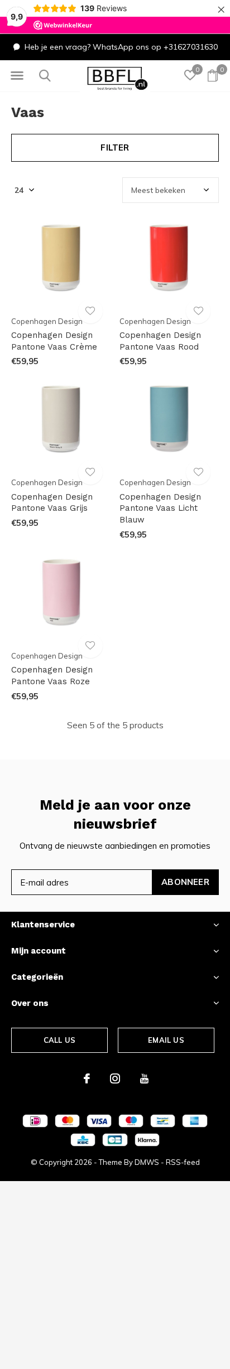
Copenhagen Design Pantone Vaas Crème (54, 341)
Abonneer (185, 882)
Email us (166, 1040)
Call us (59, 1040)
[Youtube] (144, 1078)
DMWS (147, 1162)
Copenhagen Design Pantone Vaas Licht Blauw (160, 508)
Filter (114, 147)
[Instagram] (115, 1078)
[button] (16, 76)
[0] (213, 75)
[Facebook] (87, 1078)
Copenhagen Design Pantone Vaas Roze (52, 675)
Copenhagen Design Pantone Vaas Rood (160, 341)
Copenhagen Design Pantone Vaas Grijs (52, 503)
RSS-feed (183, 1162)
